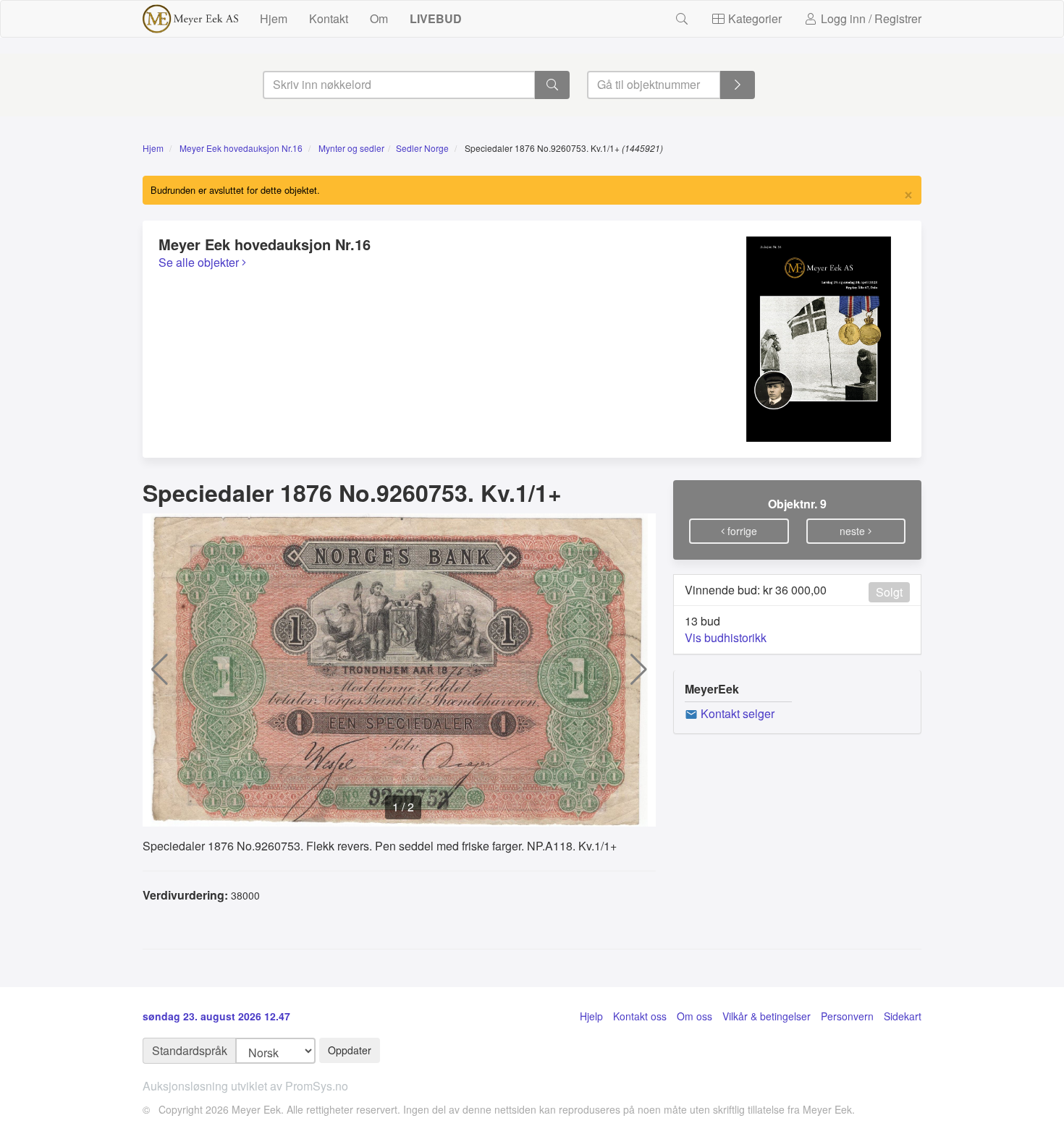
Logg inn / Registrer (869, 18)
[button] (159, 670)
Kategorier (753, 18)
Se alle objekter (200, 262)
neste (854, 531)
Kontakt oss (640, 1016)
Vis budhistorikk (726, 637)
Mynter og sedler (351, 148)
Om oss (694, 1016)
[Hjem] (190, 19)
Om (379, 18)
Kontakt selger (736, 713)
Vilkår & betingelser (766, 1016)
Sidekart (902, 1016)
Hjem (273, 18)
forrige (741, 531)
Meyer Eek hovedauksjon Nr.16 (241, 148)
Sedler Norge (422, 148)
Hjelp (591, 1016)
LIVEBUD (436, 18)
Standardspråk (189, 1050)
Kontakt (328, 18)
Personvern (847, 1016)
